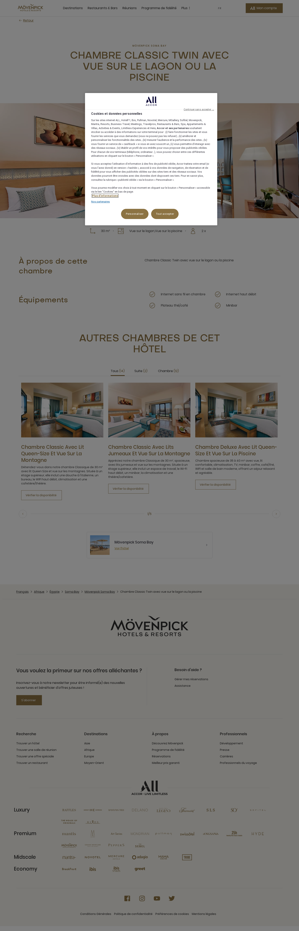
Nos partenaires (100, 201)
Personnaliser (134, 213)
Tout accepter (165, 213)
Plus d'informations (105, 195)
